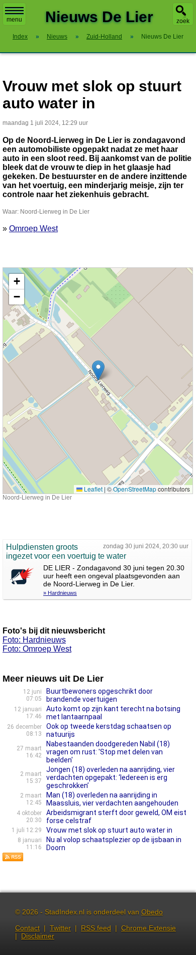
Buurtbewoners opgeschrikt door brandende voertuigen (99, 695)
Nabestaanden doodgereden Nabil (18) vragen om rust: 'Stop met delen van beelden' (108, 752)
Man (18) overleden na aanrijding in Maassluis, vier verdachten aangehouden (112, 799)
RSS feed (96, 928)
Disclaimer (37, 936)
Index (20, 36)
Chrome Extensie (148, 928)
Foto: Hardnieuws (34, 639)
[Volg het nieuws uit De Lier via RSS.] (13, 859)
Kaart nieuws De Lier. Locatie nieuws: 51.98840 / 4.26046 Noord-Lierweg (96, 380)
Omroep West (33, 228)
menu (14, 19)
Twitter (60, 928)
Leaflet (92, 489)
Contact (27, 928)
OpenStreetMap (134, 489)
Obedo (152, 912)
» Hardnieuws (60, 593)
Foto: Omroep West (37, 649)
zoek (182, 21)
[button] (98, 370)
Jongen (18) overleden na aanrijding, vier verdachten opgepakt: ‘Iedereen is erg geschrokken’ (110, 777)
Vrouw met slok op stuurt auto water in (109, 830)
